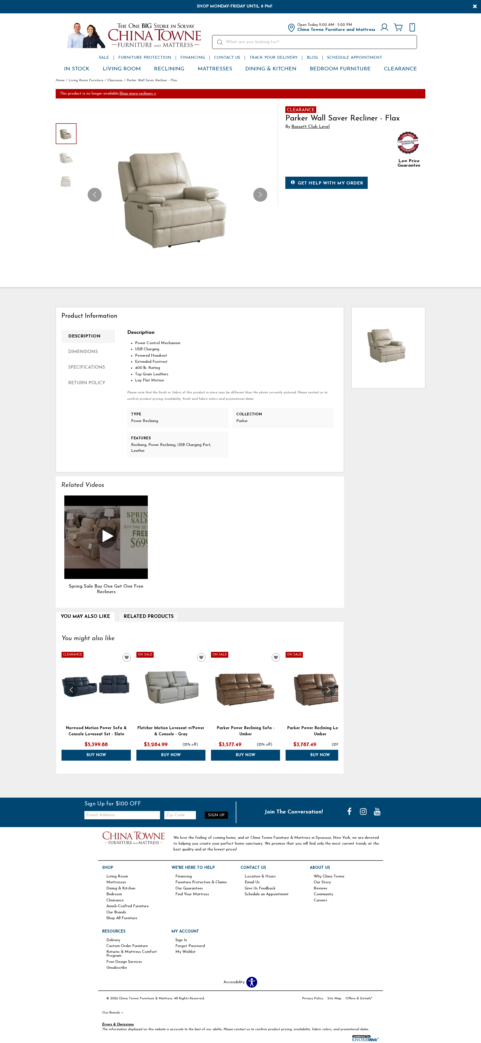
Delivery (113, 940)
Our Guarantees (189, 889)
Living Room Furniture (86, 80)
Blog (312, 58)
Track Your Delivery (273, 58)
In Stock (76, 69)
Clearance (400, 69)
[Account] (384, 28)
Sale (104, 58)
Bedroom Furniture (340, 69)
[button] (260, 195)
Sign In (181, 940)
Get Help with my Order (330, 183)
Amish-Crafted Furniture (127, 906)
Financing (192, 58)
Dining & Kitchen (270, 69)
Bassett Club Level (310, 127)
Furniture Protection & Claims (201, 882)
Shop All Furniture (121, 918)
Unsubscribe (116, 968)
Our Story (322, 882)
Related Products (149, 616)
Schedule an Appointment (267, 894)
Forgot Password (190, 946)
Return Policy (86, 383)
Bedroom (114, 894)
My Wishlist (185, 952)
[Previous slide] (71, 690)
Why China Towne (329, 877)
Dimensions (83, 352)
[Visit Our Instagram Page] (364, 812)
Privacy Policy (312, 998)
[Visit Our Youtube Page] (377, 812)
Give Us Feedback (260, 889)
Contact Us (227, 58)
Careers (320, 901)
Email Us (252, 882)
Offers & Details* (358, 998)
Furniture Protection (144, 58)
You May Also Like (85, 616)
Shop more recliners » (137, 94)
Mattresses (215, 69)
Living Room (122, 69)
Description (84, 336)
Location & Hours (260, 877)
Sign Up (216, 815)
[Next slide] (328, 690)
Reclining (169, 69)
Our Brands (116, 912)
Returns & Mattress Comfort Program (131, 954)
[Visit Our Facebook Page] (350, 812)
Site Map (334, 998)
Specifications (86, 367)
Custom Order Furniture (127, 946)
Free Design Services (124, 962)
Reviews (320, 889)
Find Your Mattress (192, 894)
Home (60, 80)
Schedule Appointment (354, 58)
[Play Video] (106, 537)
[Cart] (398, 28)
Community (323, 894)
